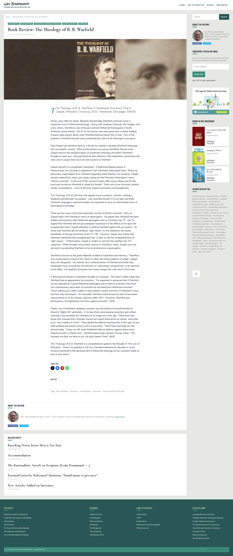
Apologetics (14, 24)
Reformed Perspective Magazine (148, 525)
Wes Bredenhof (29, 35)
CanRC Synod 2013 (199, 207)
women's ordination (208, 249)
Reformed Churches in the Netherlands (211, 238)
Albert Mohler (142, 515)
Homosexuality (197, 227)
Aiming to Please (214, 150)
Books (210, 5)
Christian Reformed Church (218, 207)
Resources (222, 5)
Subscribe (198, 74)
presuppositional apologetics (203, 235)
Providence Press (199, 532)
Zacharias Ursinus (204, 252)
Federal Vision (216, 213)
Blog (8, 17)
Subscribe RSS (39, 550)
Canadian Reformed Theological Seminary (208, 518)
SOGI (205, 241)
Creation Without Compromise (204, 521)
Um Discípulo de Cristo (201, 538)
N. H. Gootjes (220, 230)
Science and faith (70, 24)
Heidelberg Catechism (200, 224)
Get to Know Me (196, 5)
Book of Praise (212, 199)
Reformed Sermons (200, 535)
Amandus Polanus (212, 196)
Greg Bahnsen (208, 221)
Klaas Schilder (197, 230)
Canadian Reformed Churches (203, 515)
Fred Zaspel (85, 391)
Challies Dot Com (96, 515)
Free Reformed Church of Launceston (206, 525)
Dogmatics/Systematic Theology (47, 24)
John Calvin (223, 227)
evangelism (196, 213)
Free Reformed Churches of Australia (206, 528)
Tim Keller (204, 246)
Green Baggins (95, 518)
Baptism (224, 196)
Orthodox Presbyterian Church (203, 232)
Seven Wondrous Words (214, 170)
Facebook (13, 426)
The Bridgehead (95, 528)
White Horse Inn (142, 528)
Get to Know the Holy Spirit (216, 131)
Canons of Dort (214, 202)
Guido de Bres (220, 221)
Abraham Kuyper (198, 196)
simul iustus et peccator (114, 391)
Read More (120, 416)
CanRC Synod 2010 (216, 204)
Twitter (24, 426)
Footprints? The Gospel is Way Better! (18, 518)
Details (210, 141)
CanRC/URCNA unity (199, 204)
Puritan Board (141, 521)
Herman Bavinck (216, 224)
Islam (215, 227)
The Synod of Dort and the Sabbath (16, 528)
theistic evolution (211, 243)
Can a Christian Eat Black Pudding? (16, 535)
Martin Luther (209, 230)
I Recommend (9, 521)
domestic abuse (212, 210)
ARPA (139, 518)
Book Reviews (26, 24)
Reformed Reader (96, 521)
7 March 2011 (13, 35)
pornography (220, 232)
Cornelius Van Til (198, 210)
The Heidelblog (95, 532)
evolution (74, 391)
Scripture (83, 24)
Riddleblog (94, 525)
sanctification (197, 241)
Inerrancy (96, 391)
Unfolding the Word (97, 535)
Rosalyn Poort (221, 550)
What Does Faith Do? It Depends (16, 515)
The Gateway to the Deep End (15, 532)
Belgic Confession (199, 199)
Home (182, 5)
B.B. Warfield (62, 391)
